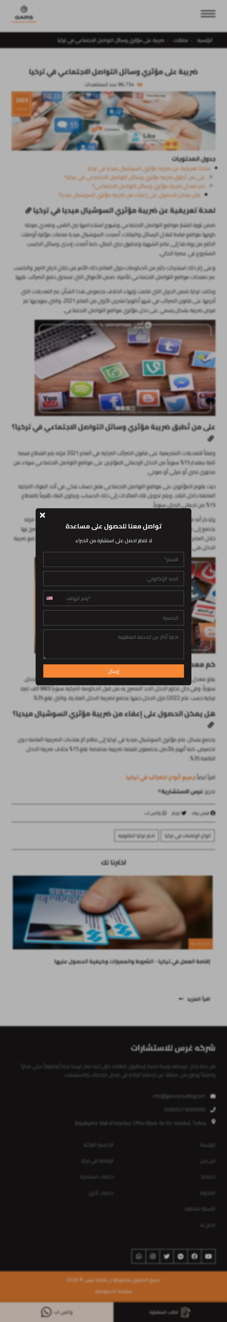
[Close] (43, 514)
